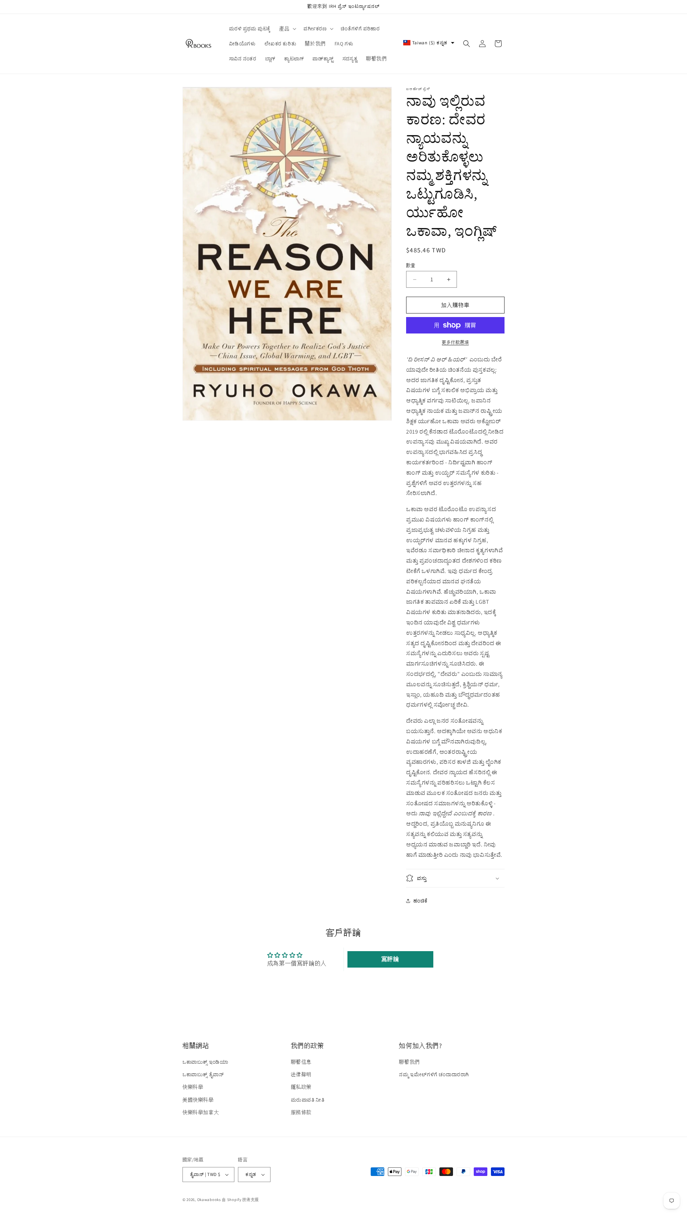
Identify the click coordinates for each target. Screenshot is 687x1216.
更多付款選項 (455, 342)
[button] (287, 28)
